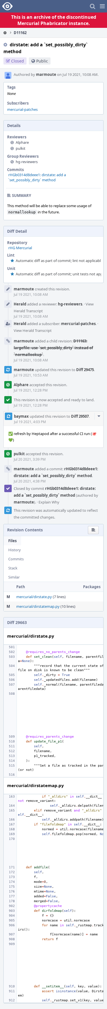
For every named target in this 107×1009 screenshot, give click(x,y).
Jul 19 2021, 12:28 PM (31, 390)
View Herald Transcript (33, 330)
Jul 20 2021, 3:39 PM (30, 459)
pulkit (20, 148)
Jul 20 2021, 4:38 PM (30, 481)
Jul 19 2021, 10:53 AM (31, 375)
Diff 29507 (80, 416)
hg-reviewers (27, 161)
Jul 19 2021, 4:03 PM (30, 421)
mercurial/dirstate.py (34, 596)
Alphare (22, 142)
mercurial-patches (22, 109)
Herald (20, 304)
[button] (102, 6)
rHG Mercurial (20, 247)
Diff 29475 (85, 369)
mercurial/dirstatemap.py (38, 606)
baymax (21, 416)
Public (42, 61)
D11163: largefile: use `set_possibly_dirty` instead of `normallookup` (53, 347)
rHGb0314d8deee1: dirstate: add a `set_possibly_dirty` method (37, 177)
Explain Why (49, 502)
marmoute (46, 74)
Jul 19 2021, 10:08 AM (31, 294)
